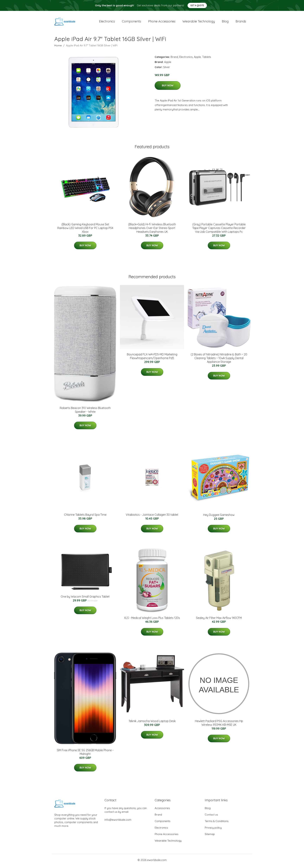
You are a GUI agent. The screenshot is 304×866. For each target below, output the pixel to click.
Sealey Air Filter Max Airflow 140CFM (219, 618)
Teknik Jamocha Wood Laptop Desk (152, 721)
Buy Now (167, 85)
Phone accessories (161, 21)
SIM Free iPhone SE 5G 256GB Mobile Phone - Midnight (85, 752)
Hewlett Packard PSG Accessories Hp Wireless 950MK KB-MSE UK (219, 722)
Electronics (107, 21)
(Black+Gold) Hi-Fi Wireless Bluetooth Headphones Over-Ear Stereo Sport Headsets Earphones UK (152, 228)
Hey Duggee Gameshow (219, 515)
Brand (174, 57)
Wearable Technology (168, 840)
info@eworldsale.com (117, 819)
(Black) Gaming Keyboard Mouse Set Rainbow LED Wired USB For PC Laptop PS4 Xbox (85, 228)
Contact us (211, 814)
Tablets (206, 57)
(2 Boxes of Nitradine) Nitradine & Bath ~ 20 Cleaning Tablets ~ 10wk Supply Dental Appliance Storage (219, 358)
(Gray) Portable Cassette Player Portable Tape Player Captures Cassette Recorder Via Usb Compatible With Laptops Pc (219, 228)
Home (58, 45)
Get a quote (197, 5)
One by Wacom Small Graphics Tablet (85, 596)
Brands (241, 21)
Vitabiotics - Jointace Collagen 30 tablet (152, 514)
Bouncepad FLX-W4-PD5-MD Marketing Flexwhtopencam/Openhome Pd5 (152, 356)
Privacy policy (213, 827)
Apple (197, 57)
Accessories (162, 808)
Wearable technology (198, 21)
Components (131, 21)
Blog (225, 21)
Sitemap (210, 834)
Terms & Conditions (217, 821)
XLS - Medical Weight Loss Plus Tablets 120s (152, 618)
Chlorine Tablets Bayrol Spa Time (85, 514)
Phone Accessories (166, 834)
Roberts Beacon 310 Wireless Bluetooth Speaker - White (85, 409)
